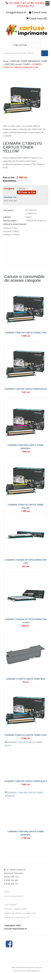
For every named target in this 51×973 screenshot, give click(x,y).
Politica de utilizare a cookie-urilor (20, 913)
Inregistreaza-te (16, 12)
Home (5, 61)
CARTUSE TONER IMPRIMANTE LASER (28, 61)
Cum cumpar (10, 904)
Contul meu (39, 12)
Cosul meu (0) (38, 18)
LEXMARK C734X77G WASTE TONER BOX (25, 678)
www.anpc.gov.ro (33, 970)
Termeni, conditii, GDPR (15, 908)
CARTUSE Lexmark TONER (17, 64)
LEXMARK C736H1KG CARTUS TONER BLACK (25, 781)
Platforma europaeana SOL (17, 917)
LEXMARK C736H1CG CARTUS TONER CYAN (25, 735)
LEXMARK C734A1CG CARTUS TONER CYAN (25, 332)
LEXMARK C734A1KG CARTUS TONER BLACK (25, 389)
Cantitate (21, 188)
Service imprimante (13, 896)
